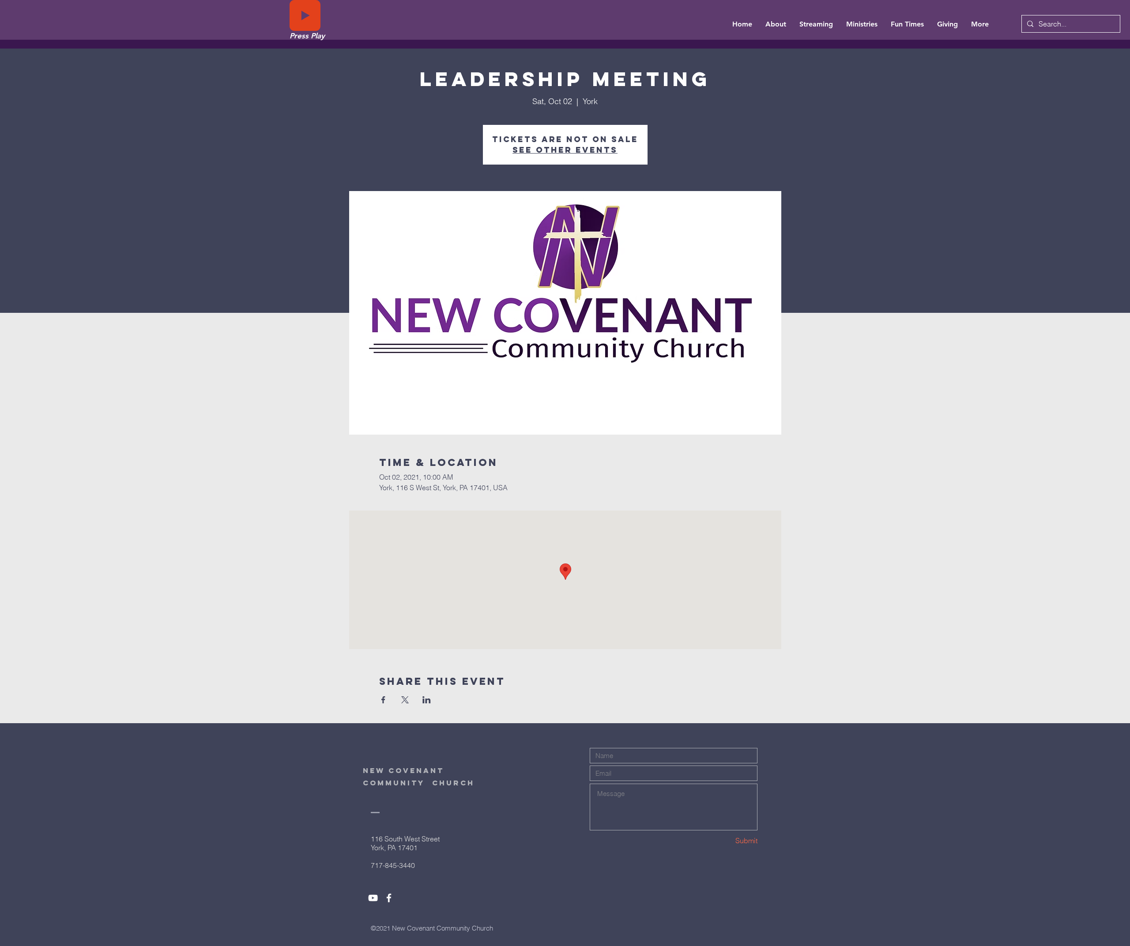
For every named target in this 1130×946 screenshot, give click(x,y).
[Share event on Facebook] (383, 699)
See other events (565, 150)
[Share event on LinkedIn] (426, 699)
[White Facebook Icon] (389, 898)
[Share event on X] (405, 699)
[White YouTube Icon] (373, 898)
